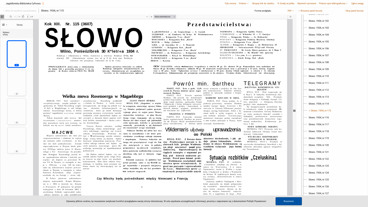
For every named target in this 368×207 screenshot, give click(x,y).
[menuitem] (318, 21)
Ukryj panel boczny (355, 10)
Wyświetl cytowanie (306, 3)
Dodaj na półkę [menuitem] (287, 3)
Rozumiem (289, 201)
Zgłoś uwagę (357, 3)
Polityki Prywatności (256, 201)
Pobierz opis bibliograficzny (332, 3)
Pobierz (242, 3)
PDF (290, 10)
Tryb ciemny (230, 3)
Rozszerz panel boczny (311, 10)
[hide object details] (294, 110)
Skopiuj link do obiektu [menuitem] (263, 3)
